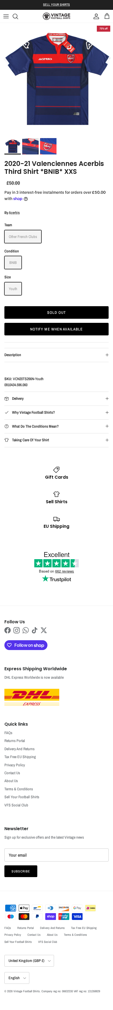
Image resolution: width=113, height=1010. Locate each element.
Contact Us (12, 772)
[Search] (18, 16)
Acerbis (14, 212)
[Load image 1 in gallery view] (56, 79)
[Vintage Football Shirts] (56, 16)
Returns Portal (14, 740)
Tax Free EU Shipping (20, 756)
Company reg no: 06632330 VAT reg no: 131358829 (70, 991)
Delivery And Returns (19, 748)
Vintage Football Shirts (26, 991)
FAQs (8, 732)
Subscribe (21, 871)
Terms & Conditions (18, 788)
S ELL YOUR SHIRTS (56, 4)
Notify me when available (56, 329)
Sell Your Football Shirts (21, 796)
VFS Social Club (16, 805)
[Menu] (6, 16)
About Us (11, 780)
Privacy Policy (14, 764)
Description (12, 354)
